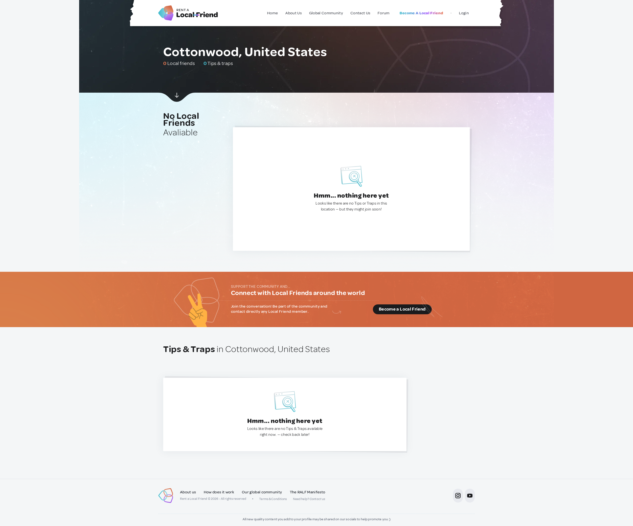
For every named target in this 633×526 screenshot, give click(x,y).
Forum (384, 13)
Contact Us (360, 13)
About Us (293, 13)
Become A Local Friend (421, 13)
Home (272, 13)
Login (464, 13)
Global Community (326, 13)
